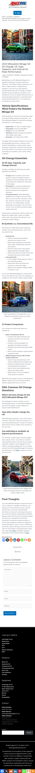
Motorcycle (5, 641)
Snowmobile (6, 643)
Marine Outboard (7, 650)
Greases (4, 674)
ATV (3, 645)
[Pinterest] (18, 540)
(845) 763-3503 (7, 709)
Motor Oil (5, 662)
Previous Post (17, 547)
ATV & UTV (5, 691)
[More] (29, 540)
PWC (3, 652)
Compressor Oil (7, 666)
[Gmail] (25, 540)
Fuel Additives (6, 672)
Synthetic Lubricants (20, 75)
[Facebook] (3, 540)
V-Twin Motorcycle (8, 686)
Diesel (4, 695)
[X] (7, 540)
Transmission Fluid (8, 668)
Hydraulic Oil (6, 664)
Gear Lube (5, 670)
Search (4, 729)
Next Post (17, 551)
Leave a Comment (7, 75)
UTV (3, 647)
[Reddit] (11, 540)
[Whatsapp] (22, 540)
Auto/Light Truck (7, 639)
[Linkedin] (14, 540)
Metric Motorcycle (7, 689)
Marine (4, 693)
